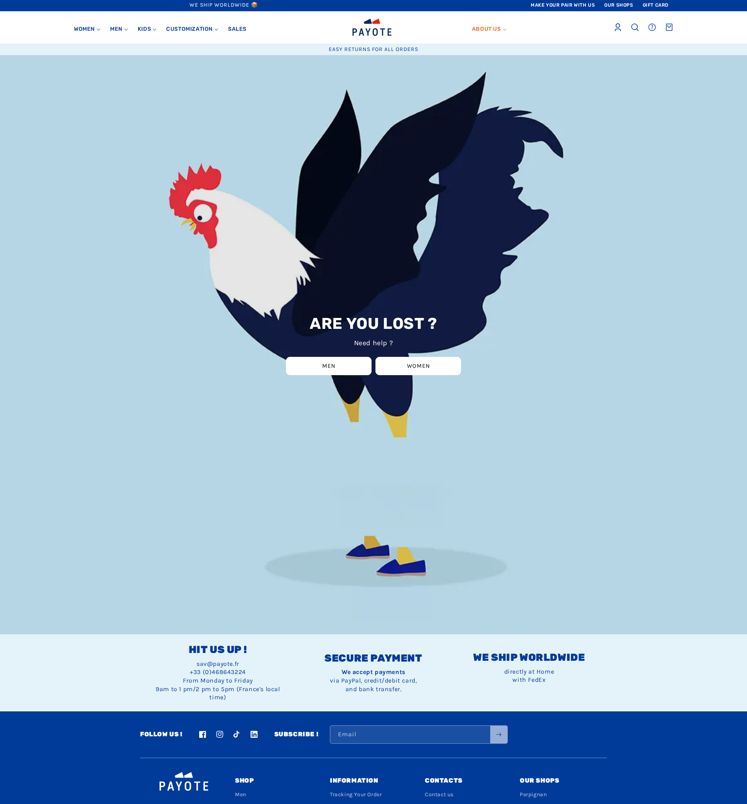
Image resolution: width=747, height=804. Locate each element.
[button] (87, 29)
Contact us (439, 794)
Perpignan (533, 794)
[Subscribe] (498, 734)
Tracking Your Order (356, 794)
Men (328, 365)
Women (418, 365)
